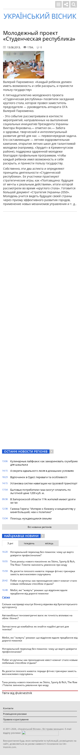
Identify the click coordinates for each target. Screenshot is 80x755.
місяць (49, 543)
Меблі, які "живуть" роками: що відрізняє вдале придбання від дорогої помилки (38, 591)
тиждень (29, 543)
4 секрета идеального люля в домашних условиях (42, 471)
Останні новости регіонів (25, 451)
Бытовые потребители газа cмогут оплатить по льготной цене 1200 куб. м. (40, 491)
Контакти (8, 708)
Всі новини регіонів (39, 527)
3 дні (10, 543)
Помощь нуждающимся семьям (31, 518)
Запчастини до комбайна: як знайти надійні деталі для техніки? (35, 628)
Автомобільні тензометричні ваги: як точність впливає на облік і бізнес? (37, 617)
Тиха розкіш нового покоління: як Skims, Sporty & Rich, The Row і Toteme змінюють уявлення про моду (42, 563)
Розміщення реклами (15, 713)
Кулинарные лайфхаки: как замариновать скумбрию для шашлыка (44, 462)
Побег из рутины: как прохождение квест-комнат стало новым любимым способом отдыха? (43, 582)
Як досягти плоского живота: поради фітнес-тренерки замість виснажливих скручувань (42, 572)
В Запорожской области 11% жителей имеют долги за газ (42, 500)
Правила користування (16, 719)
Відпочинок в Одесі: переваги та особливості (38, 477)
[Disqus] (40, 267)
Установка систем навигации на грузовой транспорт (43, 483)
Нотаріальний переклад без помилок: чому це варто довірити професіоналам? (42, 553)
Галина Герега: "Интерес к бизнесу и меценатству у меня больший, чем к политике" (42, 510)
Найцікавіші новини (21, 536)
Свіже (6, 597)
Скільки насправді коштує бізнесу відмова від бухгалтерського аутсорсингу (39, 605)
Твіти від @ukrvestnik (17, 693)
